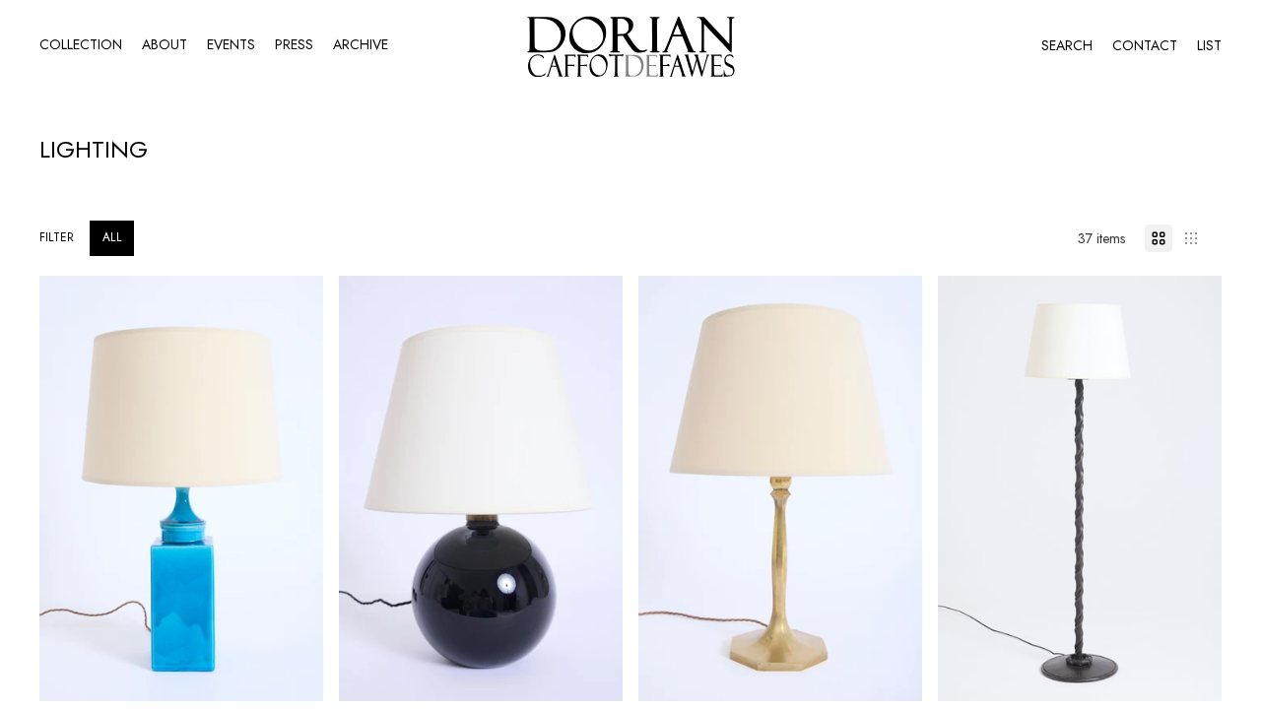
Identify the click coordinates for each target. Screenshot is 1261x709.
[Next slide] (293, 488)
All (111, 237)
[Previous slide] (69, 488)
